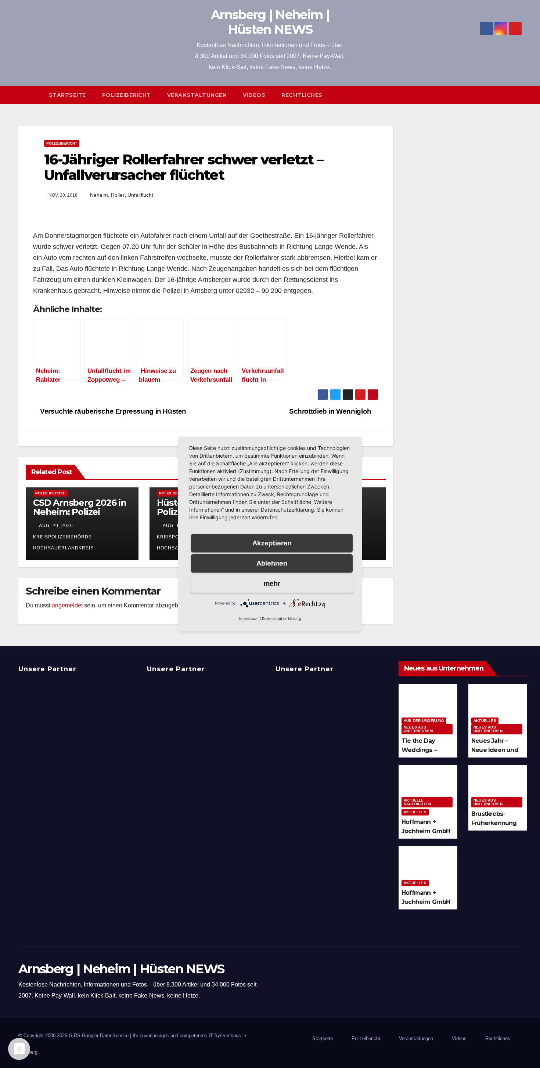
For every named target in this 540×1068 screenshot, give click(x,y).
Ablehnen (271, 563)
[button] (519, 95)
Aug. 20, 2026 (56, 525)
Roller (118, 195)
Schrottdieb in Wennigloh (331, 411)
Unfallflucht (140, 195)
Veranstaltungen (197, 95)
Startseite (67, 95)
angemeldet (67, 605)
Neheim (99, 195)
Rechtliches (302, 95)
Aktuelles (485, 721)
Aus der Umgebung (424, 721)
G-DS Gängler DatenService (99, 1035)
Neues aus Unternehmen (418, 729)
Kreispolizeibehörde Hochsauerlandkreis (63, 542)
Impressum (249, 618)
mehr (272, 583)
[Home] (29, 95)
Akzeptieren (272, 543)
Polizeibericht (126, 95)
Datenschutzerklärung (281, 618)
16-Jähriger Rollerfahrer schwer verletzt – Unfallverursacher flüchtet (183, 167)
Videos (254, 95)
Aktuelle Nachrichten (417, 802)
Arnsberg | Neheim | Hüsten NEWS (270, 22)
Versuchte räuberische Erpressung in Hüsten (112, 411)
